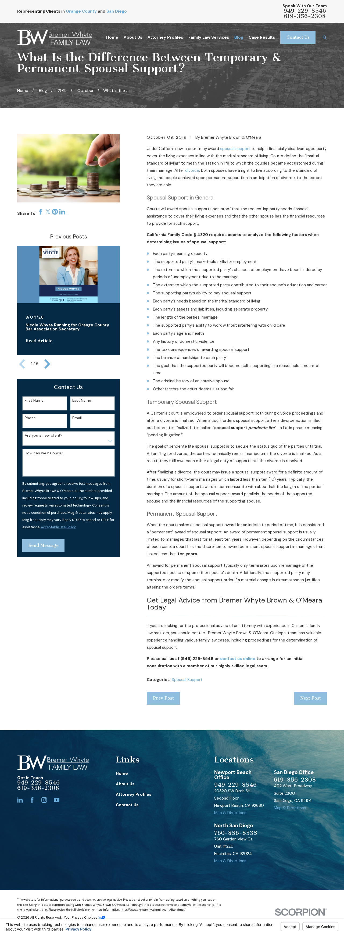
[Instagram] (44, 800)
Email (77, 418)
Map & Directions (230, 812)
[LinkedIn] (20, 800)
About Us (125, 784)
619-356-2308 (305, 16)
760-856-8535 (235, 833)
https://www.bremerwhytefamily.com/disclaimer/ (152, 909)
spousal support (235, 148)
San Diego (116, 11)
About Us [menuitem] (133, 37)
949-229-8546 (305, 10)
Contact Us (298, 37)
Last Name (81, 400)
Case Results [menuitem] (262, 37)
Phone (30, 418)
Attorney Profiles (133, 794)
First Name (34, 400)
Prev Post (163, 698)
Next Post (310, 698)
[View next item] (47, 364)
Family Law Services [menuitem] (208, 37)
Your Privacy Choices (81, 917)
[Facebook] (32, 800)
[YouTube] (56, 800)
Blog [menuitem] (238, 37)
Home (122, 773)
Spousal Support (187, 679)
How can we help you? (44, 453)
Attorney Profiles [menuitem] (165, 37)
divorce (192, 170)
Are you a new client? (44, 435)
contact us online (237, 658)
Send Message (43, 545)
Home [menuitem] (112, 37)
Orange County (81, 11)
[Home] (54, 37)
